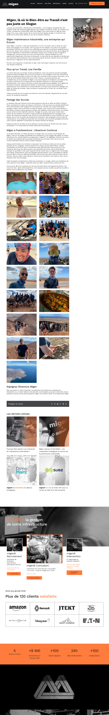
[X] (54, 404)
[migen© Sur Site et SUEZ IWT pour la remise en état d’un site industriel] (54, 470)
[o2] (15, 539)
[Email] (66, 404)
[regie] (44, 535)
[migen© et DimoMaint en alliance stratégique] (22, 470)
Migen (39, 31)
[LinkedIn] (57, 404)
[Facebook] (51, 404)
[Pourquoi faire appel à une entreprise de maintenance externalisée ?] (22, 431)
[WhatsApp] (60, 404)
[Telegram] (63, 404)
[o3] (74, 539)
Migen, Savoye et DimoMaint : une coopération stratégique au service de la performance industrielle (53, 451)
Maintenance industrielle (32, 28)
